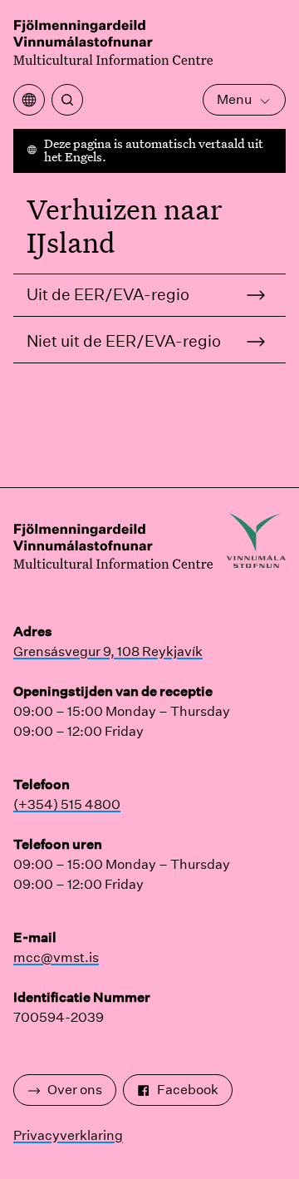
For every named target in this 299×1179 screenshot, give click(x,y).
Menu (234, 99)
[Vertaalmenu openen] (29, 100)
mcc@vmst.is (56, 957)
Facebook (187, 1090)
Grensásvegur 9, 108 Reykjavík (108, 651)
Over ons (74, 1090)
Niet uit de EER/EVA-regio (124, 341)
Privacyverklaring (68, 1135)
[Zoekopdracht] (67, 100)
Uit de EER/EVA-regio (108, 294)
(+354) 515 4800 (66, 804)
